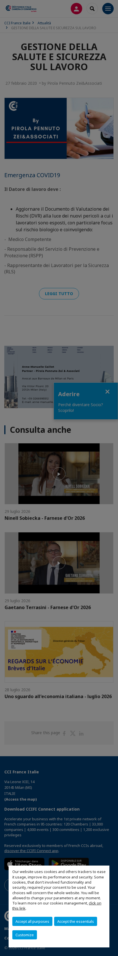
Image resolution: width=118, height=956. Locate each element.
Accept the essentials (75, 921)
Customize (24, 934)
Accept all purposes (32, 921)
